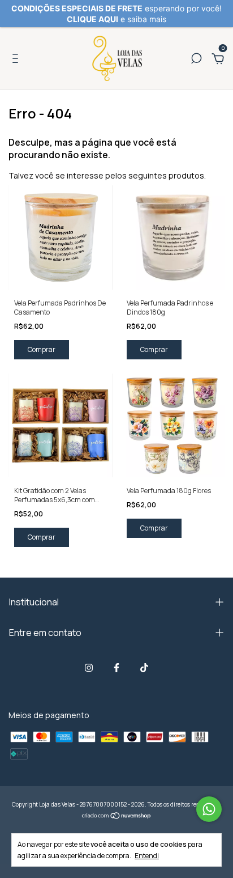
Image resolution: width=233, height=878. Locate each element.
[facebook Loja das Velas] (116, 667)
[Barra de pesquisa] (196, 60)
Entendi (147, 855)
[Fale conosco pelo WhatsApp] (209, 809)
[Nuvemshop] (116, 816)
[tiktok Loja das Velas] (144, 667)
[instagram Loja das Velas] (88, 667)
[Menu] (17, 60)
